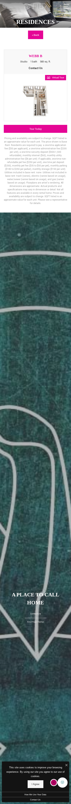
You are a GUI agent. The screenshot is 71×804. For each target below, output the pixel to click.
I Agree (35, 784)
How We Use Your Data (35, 794)
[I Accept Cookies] (66, 765)
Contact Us (35, 799)
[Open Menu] (66, 6)
